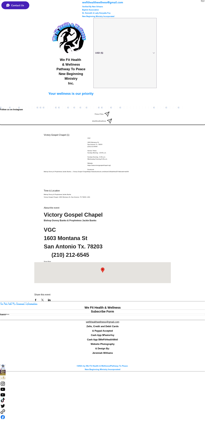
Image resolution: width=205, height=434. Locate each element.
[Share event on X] (42, 300)
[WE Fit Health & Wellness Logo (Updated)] (102, 367)
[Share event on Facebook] (35, 300)
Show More (47, 261)
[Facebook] (102, 372)
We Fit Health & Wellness (103, 307)
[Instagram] (102, 383)
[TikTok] (102, 400)
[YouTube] (102, 389)
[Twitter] (102, 406)
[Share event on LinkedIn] (49, 300)
